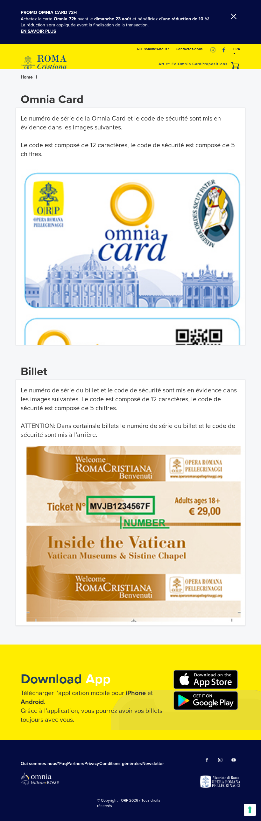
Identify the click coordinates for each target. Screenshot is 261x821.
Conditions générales (120, 763)
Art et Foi (168, 64)
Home (27, 77)
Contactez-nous (189, 49)
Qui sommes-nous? (153, 49)
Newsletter (153, 763)
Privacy (91, 763)
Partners (75, 763)
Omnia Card (189, 64)
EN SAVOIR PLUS (38, 31)
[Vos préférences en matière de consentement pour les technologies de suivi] (250, 810)
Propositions (214, 64)
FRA (236, 49)
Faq (63, 763)
